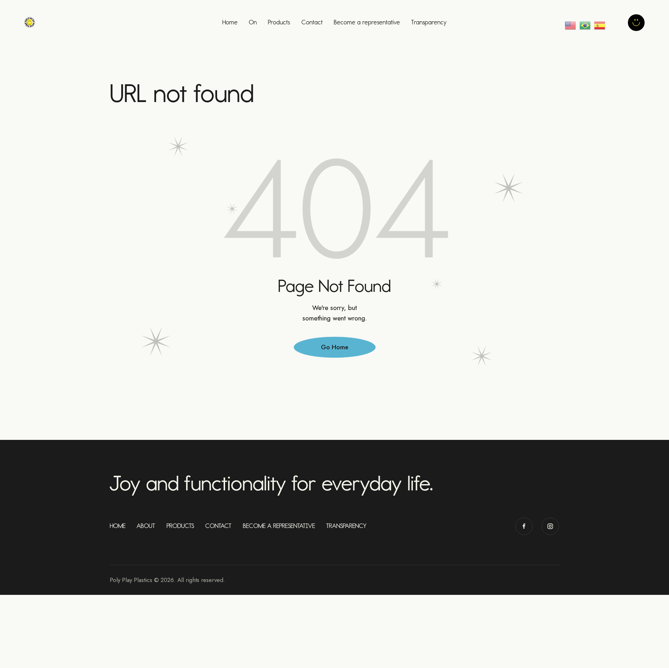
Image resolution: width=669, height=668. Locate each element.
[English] (571, 22)
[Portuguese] (585, 22)
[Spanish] (601, 22)
